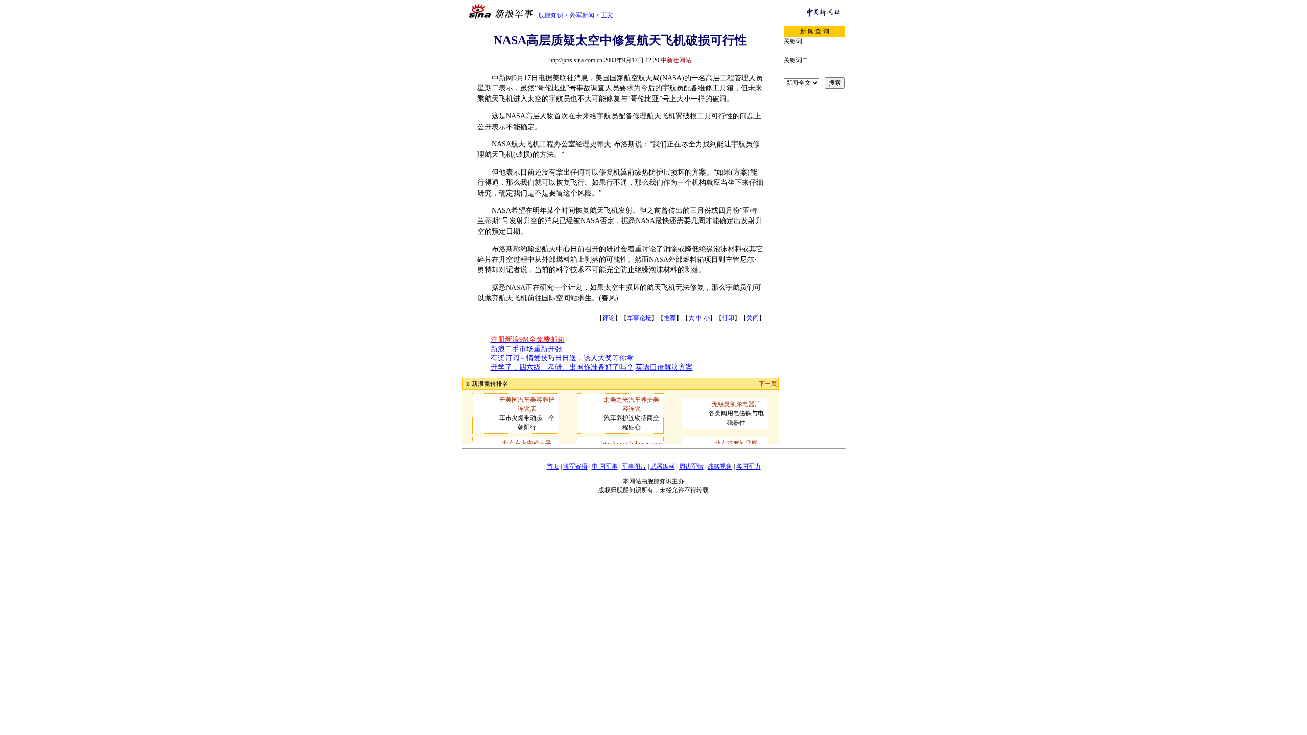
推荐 (670, 318)
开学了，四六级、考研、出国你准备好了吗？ (562, 367)
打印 (728, 318)
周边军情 (691, 466)
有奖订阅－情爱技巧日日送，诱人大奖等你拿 (562, 358)
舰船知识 (551, 15)
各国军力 (748, 466)
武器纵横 (662, 466)
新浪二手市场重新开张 (526, 349)
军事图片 (634, 466)
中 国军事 (605, 466)
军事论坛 (639, 318)
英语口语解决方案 (664, 367)
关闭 (752, 318)
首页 (553, 466)
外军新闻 (582, 15)
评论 (608, 318)
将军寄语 (575, 466)
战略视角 (720, 466)
